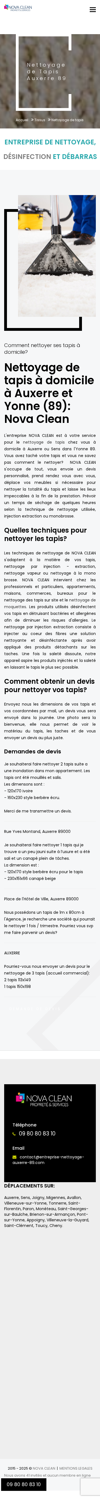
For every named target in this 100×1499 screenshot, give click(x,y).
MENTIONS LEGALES (75, 1468)
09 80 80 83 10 (37, 1133)
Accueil (22, 120)
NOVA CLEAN (44, 1468)
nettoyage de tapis (44, 442)
